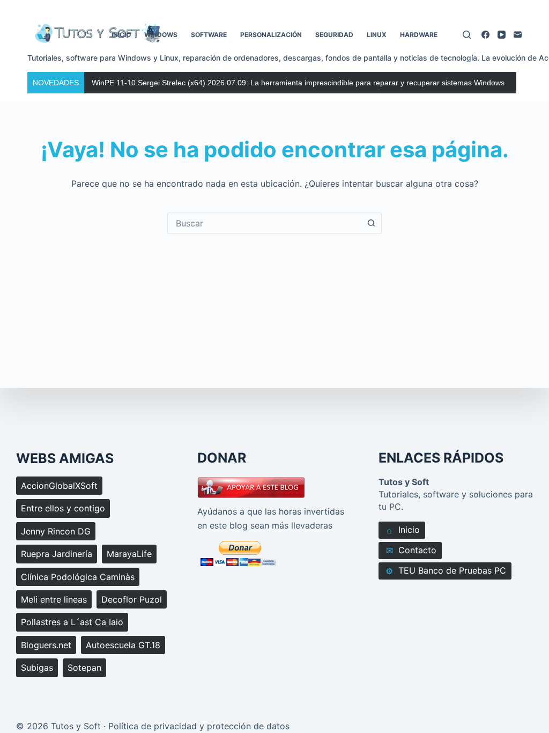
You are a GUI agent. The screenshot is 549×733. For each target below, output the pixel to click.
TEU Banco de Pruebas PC (445, 570)
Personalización (271, 35)
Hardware (418, 35)
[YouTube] (502, 35)
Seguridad (334, 35)
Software (209, 35)
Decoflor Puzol (131, 599)
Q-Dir (101, 82)
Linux (377, 35)
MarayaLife (129, 553)
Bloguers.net (46, 645)
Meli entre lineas (54, 599)
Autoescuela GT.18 (123, 645)
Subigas (37, 667)
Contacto (411, 550)
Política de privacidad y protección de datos (199, 726)
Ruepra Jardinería (56, 553)
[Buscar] (467, 35)
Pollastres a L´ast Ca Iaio (72, 622)
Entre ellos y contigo (63, 508)
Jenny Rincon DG (56, 531)
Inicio (121, 35)
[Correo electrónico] (518, 35)
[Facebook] (485, 35)
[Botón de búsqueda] (371, 223)
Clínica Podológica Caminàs (78, 576)
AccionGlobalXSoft (59, 485)
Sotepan (84, 667)
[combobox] (264, 223)
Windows (160, 35)
